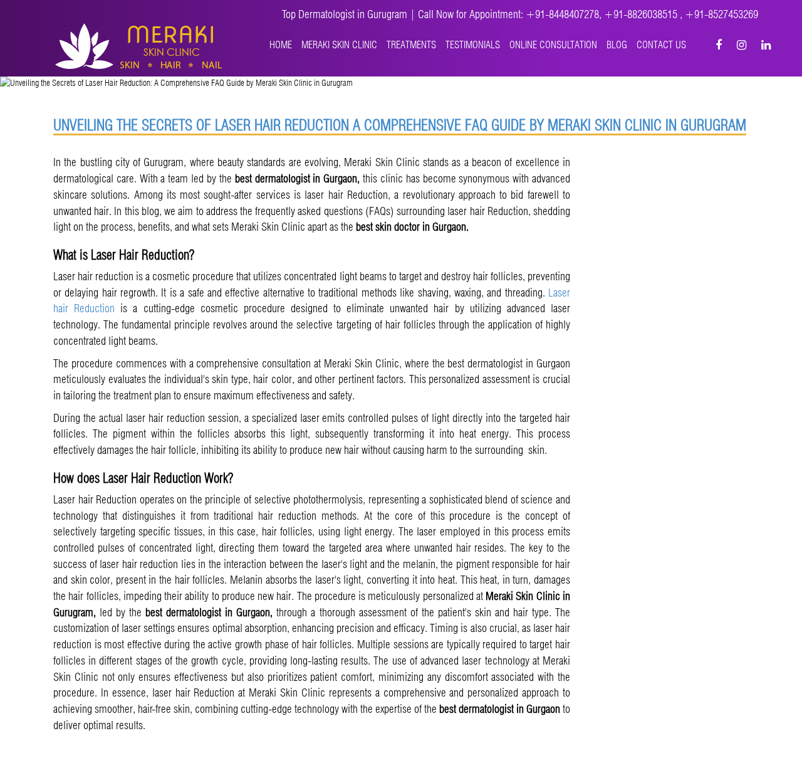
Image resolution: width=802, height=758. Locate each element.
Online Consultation (553, 45)
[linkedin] (766, 44)
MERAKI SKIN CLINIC (339, 45)
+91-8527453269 (721, 14)
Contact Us (661, 45)
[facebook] (719, 44)
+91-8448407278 (562, 14)
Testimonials (472, 45)
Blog (617, 45)
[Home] (139, 46)
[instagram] (741, 44)
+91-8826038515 (642, 14)
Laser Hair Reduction (282, 125)
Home (280, 45)
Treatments (411, 45)
